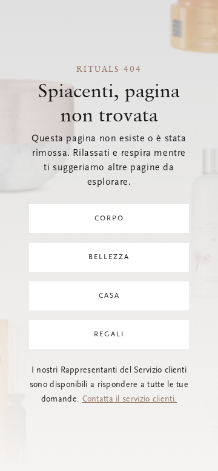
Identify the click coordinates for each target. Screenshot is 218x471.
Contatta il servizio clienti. (129, 400)
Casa (109, 296)
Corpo (109, 218)
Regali (109, 334)
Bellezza (109, 257)
